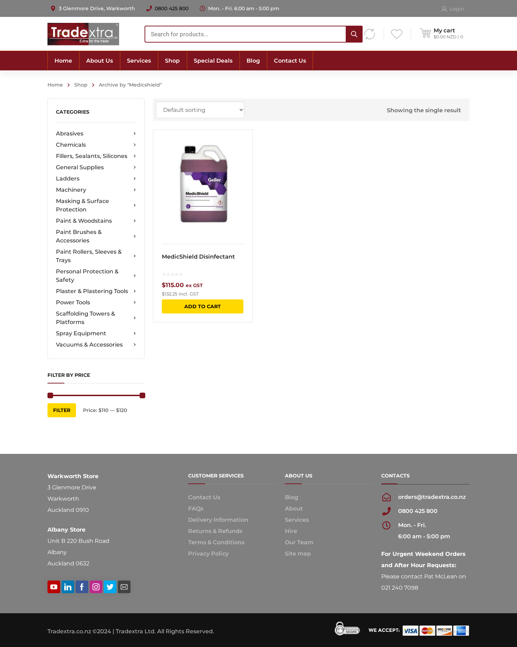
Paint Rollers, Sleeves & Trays (89, 256)
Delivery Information (218, 519)
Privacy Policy (208, 553)
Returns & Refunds (215, 531)
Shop (81, 85)
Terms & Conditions (216, 542)
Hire (291, 531)
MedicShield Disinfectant (198, 256)
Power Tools (73, 302)
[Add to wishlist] (242, 145)
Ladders (67, 178)
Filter (61, 410)
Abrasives (69, 133)
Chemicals (71, 144)
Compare (242, 158)
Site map (298, 553)
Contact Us (204, 497)
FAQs (195, 508)
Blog (291, 497)
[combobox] (254, 34)
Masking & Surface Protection (82, 205)
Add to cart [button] (202, 306)
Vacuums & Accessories (89, 344)
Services (297, 519)
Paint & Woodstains (84, 220)
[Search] (354, 34)
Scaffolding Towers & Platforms (85, 317)
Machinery (71, 189)
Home (55, 85)
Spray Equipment (81, 333)
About (294, 508)
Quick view (202, 182)
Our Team (299, 542)
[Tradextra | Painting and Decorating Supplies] (83, 33)
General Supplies (80, 167)
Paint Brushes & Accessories (79, 236)
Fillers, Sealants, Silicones (91, 156)
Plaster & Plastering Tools (92, 291)
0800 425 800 (172, 8)
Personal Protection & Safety (87, 275)
